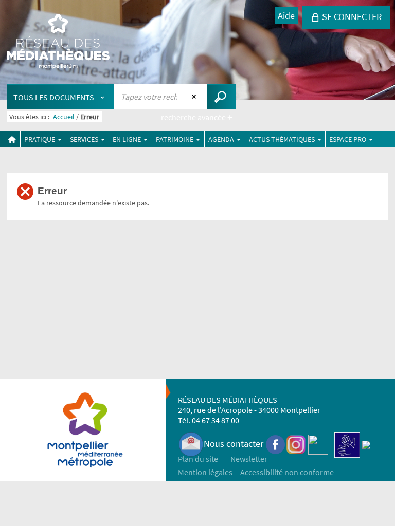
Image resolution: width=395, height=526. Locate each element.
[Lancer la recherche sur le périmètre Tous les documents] (221, 96)
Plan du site (198, 459)
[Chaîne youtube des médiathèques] (318, 443)
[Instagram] (296, 443)
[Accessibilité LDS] (347, 443)
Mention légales (205, 472)
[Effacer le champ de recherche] (195, 96)
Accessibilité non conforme (287, 472)
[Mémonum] (366, 443)
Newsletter (248, 459)
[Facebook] (275, 443)
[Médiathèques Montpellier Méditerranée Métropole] (58, 42)
